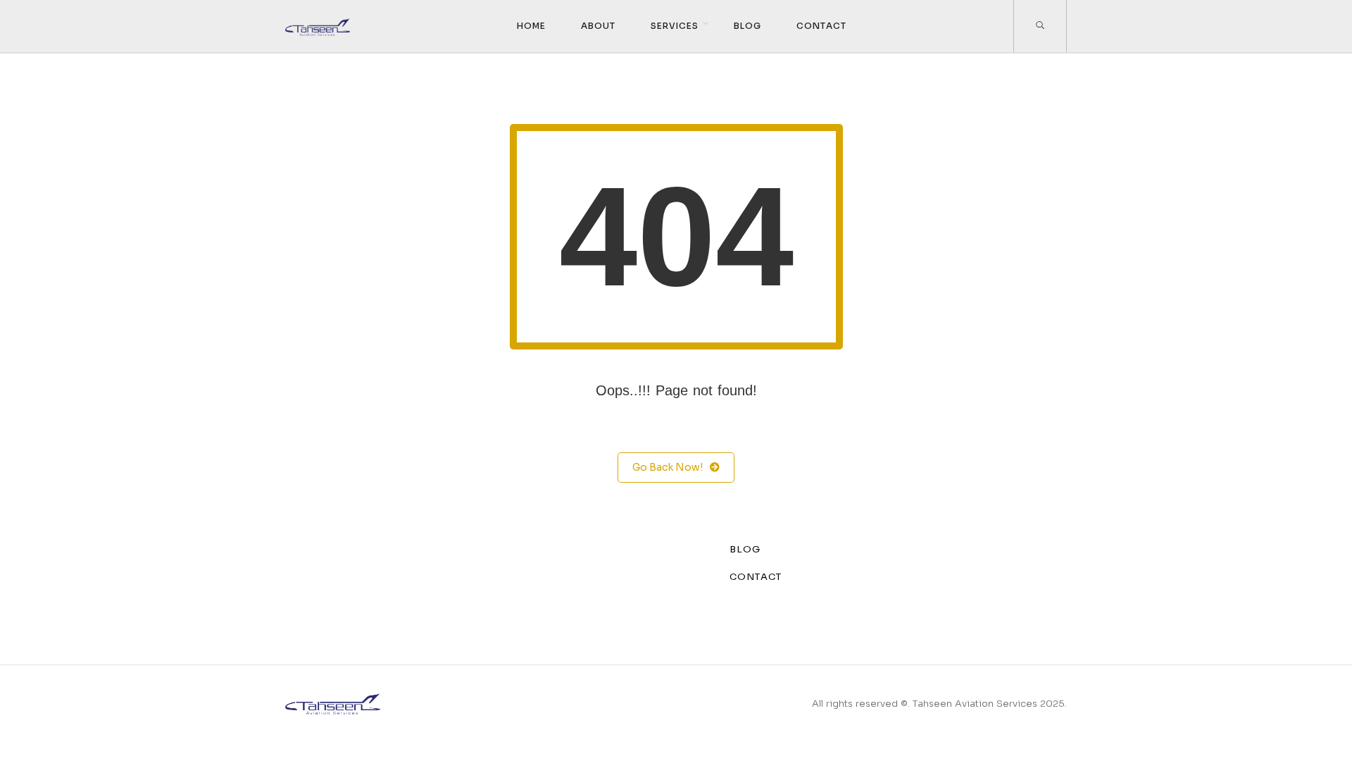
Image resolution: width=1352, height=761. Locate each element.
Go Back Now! (667, 467)
